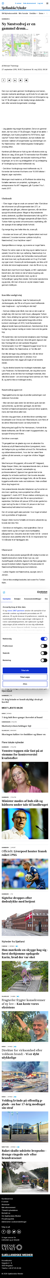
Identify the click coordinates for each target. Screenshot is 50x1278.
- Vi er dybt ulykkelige (22, 1054)
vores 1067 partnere (16, 611)
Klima (13, 996)
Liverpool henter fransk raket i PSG (24, 853)
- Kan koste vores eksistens (23, 1003)
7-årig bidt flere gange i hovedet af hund (22, 717)
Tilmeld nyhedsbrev (10, 1210)
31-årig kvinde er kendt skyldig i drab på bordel (22, 700)
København (6, 722)
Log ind (40, 3)
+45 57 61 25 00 (14, 1268)
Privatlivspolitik (8, 1219)
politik (14, 722)
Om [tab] (46, 599)
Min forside (23, 13)
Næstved (5, 1147)
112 (11, 695)
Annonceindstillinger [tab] (32, 599)
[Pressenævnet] (12, 1245)
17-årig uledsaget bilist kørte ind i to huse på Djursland (24, 689)
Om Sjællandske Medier (11, 1216)
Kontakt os (6, 1213)
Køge (4, 713)
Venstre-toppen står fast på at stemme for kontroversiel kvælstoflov (22, 754)
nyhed (9, 713)
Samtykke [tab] (7, 599)
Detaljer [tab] (17, 599)
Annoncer (5, 1204)
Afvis (25, 684)
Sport (13, 847)
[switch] (44, 646)
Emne (41, 13)
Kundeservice (7, 1199)
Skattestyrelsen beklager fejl (16, 725)
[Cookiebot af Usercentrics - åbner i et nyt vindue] (37, 592)
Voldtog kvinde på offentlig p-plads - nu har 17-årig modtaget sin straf (23, 1104)
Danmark (5, 19)
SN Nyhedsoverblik (9, 13)
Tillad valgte (25, 677)
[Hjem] (3, 3)
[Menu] (47, 3)
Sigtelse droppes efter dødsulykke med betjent (18, 900)
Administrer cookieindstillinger (14, 1222)
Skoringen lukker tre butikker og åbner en (24, 734)
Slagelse (5, 730)
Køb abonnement (29, 3)
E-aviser (18, 3)
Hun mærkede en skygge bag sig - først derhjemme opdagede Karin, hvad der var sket (25, 953)
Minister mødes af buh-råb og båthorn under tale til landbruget (25, 803)
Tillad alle (25, 670)
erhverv (13, 730)
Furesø (4, 946)
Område (32, 13)
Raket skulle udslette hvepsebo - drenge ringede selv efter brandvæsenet (24, 1154)
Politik (13, 747)
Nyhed (12, 946)
